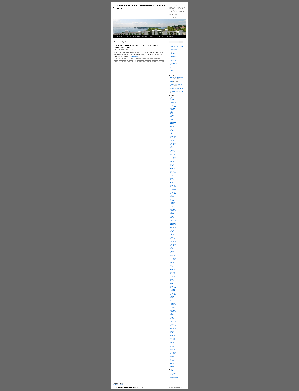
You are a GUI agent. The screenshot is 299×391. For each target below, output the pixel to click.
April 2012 (172, 334)
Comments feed (173, 373)
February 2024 (173, 136)
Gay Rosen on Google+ (173, 377)
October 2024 (172, 125)
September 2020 (173, 193)
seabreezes (126, 61)
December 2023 (173, 139)
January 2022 (172, 171)
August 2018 (172, 228)
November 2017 (173, 241)
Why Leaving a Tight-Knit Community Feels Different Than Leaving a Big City (177, 84)
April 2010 (172, 360)
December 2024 (173, 122)
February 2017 (173, 254)
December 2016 (173, 256)
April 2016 (172, 268)
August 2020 (172, 195)
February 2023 (173, 153)
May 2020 (172, 199)
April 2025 (172, 116)
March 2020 (172, 202)
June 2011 (172, 343)
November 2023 (173, 140)
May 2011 (172, 345)
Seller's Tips (172, 70)
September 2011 (173, 341)
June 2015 (172, 282)
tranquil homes (143, 61)
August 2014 (172, 296)
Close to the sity (155, 60)
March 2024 (172, 134)
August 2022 (172, 161)
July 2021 (172, 179)
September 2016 (173, 261)
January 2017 (172, 255)
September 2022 (173, 160)
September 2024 (173, 126)
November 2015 (173, 275)
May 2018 (172, 233)
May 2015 (172, 283)
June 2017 (172, 248)
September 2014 (173, 294)
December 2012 (173, 324)
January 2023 (172, 154)
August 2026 (172, 97)
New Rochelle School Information (140, 36)
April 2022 (172, 167)
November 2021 (173, 174)
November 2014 (173, 292)
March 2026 (172, 101)
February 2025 (173, 119)
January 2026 (172, 104)
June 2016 (172, 265)
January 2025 (172, 120)
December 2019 (173, 206)
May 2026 (172, 98)
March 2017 (172, 252)
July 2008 (172, 366)
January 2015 (172, 289)
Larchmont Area (126, 58)
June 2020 (172, 198)
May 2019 (172, 216)
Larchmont (121, 61)
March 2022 (172, 168)
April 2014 (172, 301)
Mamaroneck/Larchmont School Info (123, 36)
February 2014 (173, 304)
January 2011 (172, 349)
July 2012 (172, 331)
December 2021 (173, 172)
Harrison (171, 57)
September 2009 (173, 363)
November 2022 (173, 157)
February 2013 (173, 321)
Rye (127, 60)
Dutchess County (173, 56)
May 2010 (172, 359)
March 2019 (172, 219)
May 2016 (172, 266)
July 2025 (172, 112)
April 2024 (172, 133)
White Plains (172, 71)
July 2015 (172, 280)
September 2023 (173, 143)
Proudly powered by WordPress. (177, 387)
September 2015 (173, 278)
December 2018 (173, 223)
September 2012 (173, 328)
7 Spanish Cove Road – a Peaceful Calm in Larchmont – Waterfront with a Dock (136, 46)
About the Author (169, 36)
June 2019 (172, 214)
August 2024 (172, 127)
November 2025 (173, 106)
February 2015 (173, 287)
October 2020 (172, 192)
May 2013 (172, 317)
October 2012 (172, 327)
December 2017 (173, 240)
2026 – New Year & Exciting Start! (176, 91)
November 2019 (173, 207)
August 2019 (172, 212)
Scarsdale (131, 60)
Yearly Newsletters (173, 73)
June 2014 (172, 299)
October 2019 (172, 209)
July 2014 (172, 297)
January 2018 (172, 238)
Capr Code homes (147, 60)
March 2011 (172, 348)
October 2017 (172, 242)
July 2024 (172, 129)
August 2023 (172, 144)
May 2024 (172, 132)
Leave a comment (160, 61)
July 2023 (172, 146)
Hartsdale (121, 58)
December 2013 (173, 307)
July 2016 (172, 263)
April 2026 (172, 99)
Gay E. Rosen (130, 49)
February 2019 (173, 220)
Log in (171, 370)
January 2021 (172, 188)
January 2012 (172, 338)
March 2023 (172, 151)
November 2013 (173, 308)
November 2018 (173, 224)
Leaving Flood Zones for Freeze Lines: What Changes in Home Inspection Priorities (177, 88)
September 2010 (173, 355)
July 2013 (172, 314)
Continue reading (135, 56)
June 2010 (172, 357)
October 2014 (172, 293)
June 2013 (172, 315)
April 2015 (172, 285)
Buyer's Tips (172, 53)
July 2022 (172, 162)
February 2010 (173, 362)
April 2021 (172, 184)
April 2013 (172, 318)
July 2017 (172, 247)
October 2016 (172, 259)
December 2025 (173, 105)
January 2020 (172, 205)
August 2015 (172, 279)
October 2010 (172, 353)
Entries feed (172, 372)
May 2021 (172, 182)
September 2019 (173, 210)
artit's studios (140, 60)
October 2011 (172, 339)
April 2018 (172, 234)
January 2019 (172, 221)
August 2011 (172, 342)
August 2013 (172, 313)
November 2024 (173, 123)
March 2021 (172, 185)
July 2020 (172, 196)
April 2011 (172, 346)
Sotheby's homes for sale (134, 61)
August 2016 (172, 262)
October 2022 (172, 158)
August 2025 (172, 111)
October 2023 (172, 141)
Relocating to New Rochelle (120, 60)
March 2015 (172, 286)
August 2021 (172, 178)
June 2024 (172, 130)
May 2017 (172, 249)
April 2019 (172, 217)
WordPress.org (173, 374)
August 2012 (172, 329)
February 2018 (173, 237)
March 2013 (172, 320)
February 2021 (173, 186)
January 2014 (172, 306)
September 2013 (173, 311)
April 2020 (172, 200)
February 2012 (173, 336)
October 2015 (172, 276)
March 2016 (172, 269)
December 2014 (173, 290)
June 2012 (172, 332)
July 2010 (172, 356)
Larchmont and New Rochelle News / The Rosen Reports (139, 7)
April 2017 (172, 251)
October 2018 (172, 226)
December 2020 (173, 189)
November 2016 (173, 258)
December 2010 (173, 350)
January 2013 (172, 322)
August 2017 (172, 245)
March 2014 (172, 303)
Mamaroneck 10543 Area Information (138, 58)
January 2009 (172, 365)
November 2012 (173, 325)
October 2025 (172, 108)
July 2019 (172, 213)
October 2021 (172, 175)
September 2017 (173, 244)
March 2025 (172, 118)
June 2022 (172, 164)
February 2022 (173, 169)
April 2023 (172, 150)
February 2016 (173, 271)
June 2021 (172, 181)
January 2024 (172, 137)
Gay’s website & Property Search (156, 36)
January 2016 (172, 272)
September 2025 (173, 109)
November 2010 (173, 352)
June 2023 (172, 147)
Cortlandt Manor (173, 54)
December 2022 (173, 155)
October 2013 (172, 310)
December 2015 (173, 273)
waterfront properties (151, 61)
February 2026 (173, 102)
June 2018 (172, 231)
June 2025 (172, 113)
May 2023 (172, 148)
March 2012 (172, 335)
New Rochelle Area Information (153, 58)
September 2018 (173, 227)
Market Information (173, 63)
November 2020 (173, 191)
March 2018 (172, 235)
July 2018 (172, 230)
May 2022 (172, 165)
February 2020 (173, 203)
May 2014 (172, 300)
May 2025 (172, 115)
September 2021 (173, 176)
